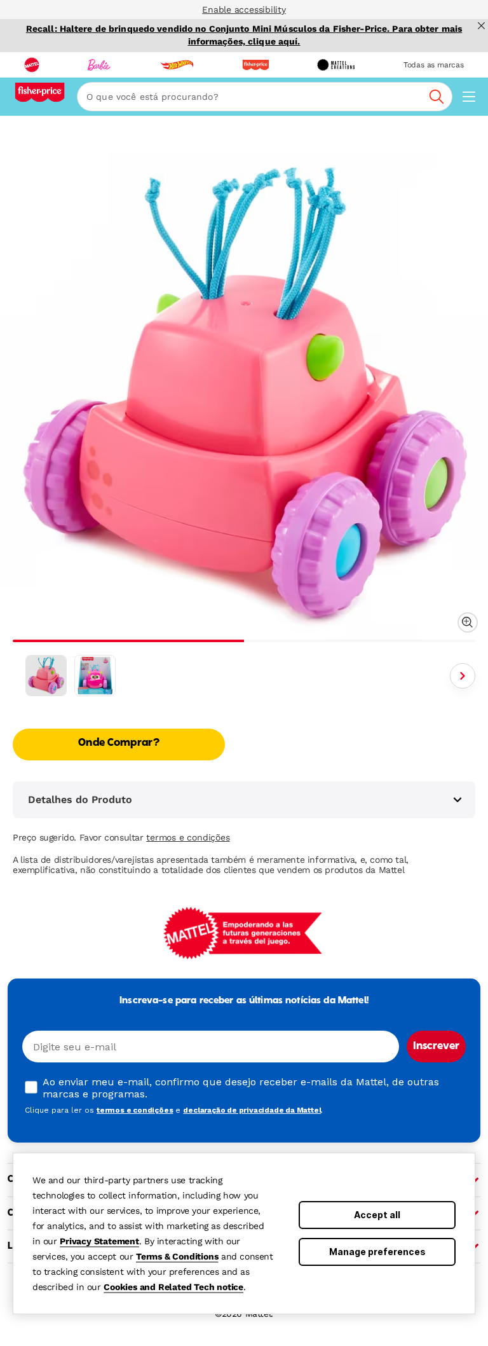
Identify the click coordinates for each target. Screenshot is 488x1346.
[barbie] (99, 65)
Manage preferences (377, 1251)
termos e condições (187, 837)
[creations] (336, 65)
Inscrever (436, 1046)
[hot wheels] (176, 65)
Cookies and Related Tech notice (173, 1287)
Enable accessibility (244, 9)
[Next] (462, 676)
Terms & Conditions (177, 1256)
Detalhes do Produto (80, 799)
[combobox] (264, 96)
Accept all (377, 1214)
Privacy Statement (99, 1241)
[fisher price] (255, 65)
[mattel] (31, 65)
